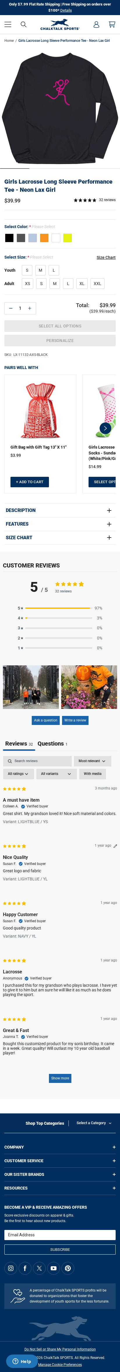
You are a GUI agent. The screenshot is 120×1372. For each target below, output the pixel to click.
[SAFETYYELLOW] (67, 238)
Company (14, 1147)
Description (21, 510)
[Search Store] (23, 24)
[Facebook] (25, 1268)
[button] (7, 24)
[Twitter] (39, 1268)
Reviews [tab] (19, 743)
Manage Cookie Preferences (60, 1365)
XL (82, 283)
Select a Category (91, 1123)
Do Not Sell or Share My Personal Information (60, 1349)
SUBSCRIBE (60, 1249)
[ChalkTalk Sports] (60, 24)
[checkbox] (92, 774)
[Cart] (112, 24)
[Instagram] (10, 1268)
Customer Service (23, 1160)
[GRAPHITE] (21, 238)
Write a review (75, 720)
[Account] (96, 24)
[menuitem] (96, 24)
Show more (60, 1078)
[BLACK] (9, 238)
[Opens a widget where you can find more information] (22, 1362)
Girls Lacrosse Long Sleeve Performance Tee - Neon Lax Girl (58, 185)
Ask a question (45, 720)
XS (27, 283)
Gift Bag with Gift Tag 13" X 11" (38, 447)
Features (17, 524)
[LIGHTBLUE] (32, 238)
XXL (97, 283)
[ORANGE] (44, 238)
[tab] (52, 744)
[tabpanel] (60, 922)
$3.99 (15, 455)
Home (9, 41)
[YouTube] (53, 1268)
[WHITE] (56, 238)
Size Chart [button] (106, 257)
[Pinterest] (67, 1268)
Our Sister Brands (24, 1174)
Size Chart (19, 537)
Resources (16, 1188)
